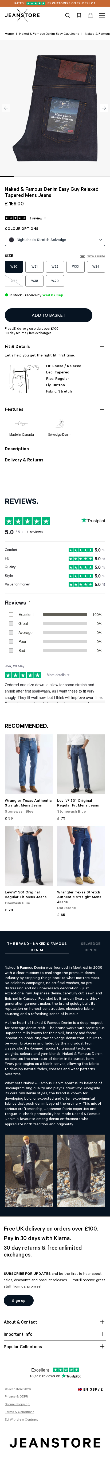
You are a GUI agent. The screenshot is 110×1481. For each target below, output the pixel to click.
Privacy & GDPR (16, 1397)
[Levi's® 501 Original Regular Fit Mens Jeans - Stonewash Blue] (81, 764)
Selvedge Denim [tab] (91, 947)
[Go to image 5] (62, 176)
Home (9, 34)
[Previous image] (6, 108)
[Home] (22, 15)
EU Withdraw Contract (21, 1420)
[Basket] (90, 15)
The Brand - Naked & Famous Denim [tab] (37, 947)
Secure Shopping (17, 1405)
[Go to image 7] (89, 176)
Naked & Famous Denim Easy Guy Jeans (49, 34)
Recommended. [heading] (26, 727)
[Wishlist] (79, 15)
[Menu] (101, 15)
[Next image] (104, 108)
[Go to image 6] (76, 176)
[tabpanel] (55, 1081)
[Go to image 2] (21, 176)
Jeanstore (15, 1389)
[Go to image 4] (48, 176)
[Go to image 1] (7, 176)
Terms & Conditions (19, 1412)
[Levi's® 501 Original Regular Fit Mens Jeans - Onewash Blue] (29, 856)
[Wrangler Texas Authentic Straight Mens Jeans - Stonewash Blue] (29, 764)
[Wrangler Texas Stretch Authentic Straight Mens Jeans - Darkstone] (81, 856)
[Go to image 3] (34, 176)
